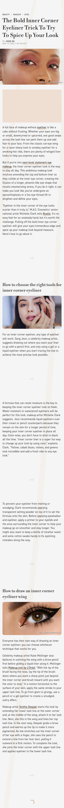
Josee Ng (10, 41)
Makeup (17, 14)
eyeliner (41, 127)
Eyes (27, 14)
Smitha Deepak (28, 707)
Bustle (46, 213)
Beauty (6, 14)
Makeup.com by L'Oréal (21, 668)
